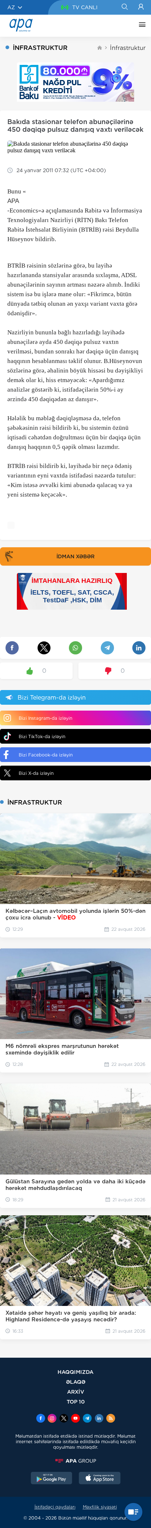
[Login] (141, 7)
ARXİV (75, 1392)
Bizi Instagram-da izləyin (45, 718)
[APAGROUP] (75, 1461)
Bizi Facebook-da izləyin (46, 755)
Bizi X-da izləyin (36, 773)
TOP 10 (76, 1401)
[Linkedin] (99, 1419)
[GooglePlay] (52, 1479)
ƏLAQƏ (75, 1382)
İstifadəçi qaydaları (55, 1507)
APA (13, 200)
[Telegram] (87, 1419)
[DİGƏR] (140, 25)
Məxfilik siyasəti (100, 1507)
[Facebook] (40, 1419)
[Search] (124, 7)
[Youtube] (75, 1419)
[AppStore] (100, 1479)
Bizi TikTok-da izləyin (42, 736)
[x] (63, 1419)
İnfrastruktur (128, 47)
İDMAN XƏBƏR (75, 556)
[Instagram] (52, 1419)
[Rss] (110, 1419)
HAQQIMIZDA (75, 1372)
